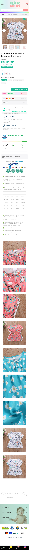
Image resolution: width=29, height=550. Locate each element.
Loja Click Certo (18, 537)
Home (2, 14)
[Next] (25, 30)
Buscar (25, 10)
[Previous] (4, 30)
